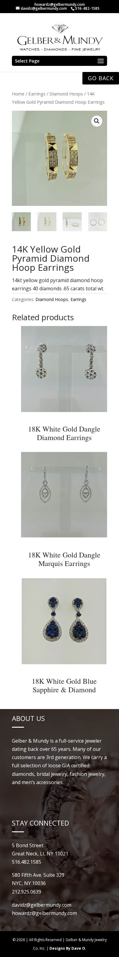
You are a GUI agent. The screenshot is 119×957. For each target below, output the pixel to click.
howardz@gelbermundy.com (59, 4)
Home (18, 94)
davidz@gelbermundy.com (41, 904)
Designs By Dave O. (67, 948)
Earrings (36, 94)
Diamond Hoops (66, 94)
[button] (96, 121)
